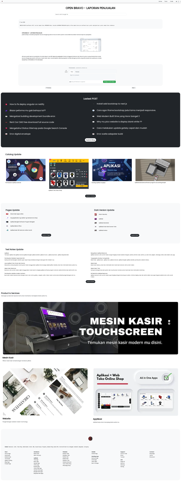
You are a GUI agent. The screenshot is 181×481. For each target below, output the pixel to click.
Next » (133, 88)
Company (86, 447)
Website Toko (66, 460)
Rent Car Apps (95, 463)
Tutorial (122, 457)
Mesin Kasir (8, 357)
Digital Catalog (8, 460)
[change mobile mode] (178, 1)
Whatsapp (152, 453)
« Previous (48, 88)
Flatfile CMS (65, 457)
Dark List (123, 463)
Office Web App (38, 468)
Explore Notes (90, 281)
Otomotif (61, 447)
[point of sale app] (136, 392)
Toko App (36, 460)
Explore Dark (134, 235)
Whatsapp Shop (67, 465)
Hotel (30, 447)
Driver (122, 455)
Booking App (37, 466)
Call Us (151, 455)
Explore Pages (46, 235)
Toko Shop (19, 447)
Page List (123, 461)
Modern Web (66, 453)
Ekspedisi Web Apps (38, 473)
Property (44, 447)
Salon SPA (56, 447)
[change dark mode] (176, 1)
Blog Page (7, 462)
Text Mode (7, 458)
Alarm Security (37, 455)
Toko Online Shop (67, 463)
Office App (36, 465)
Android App (95, 453)
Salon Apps (94, 461)
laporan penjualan (58, 56)
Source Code (124, 453)
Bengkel (71, 447)
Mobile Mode (8, 457)
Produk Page (8, 463)
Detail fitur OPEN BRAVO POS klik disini (32, 60)
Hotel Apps (94, 460)
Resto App (36, 461)
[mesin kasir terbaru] (90, 328)
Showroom (152, 457)
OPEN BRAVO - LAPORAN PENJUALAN (90, 8)
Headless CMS (66, 455)
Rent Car (66, 447)
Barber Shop (50, 447)
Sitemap (123, 465)
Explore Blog (90, 140)
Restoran (11, 447)
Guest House (38, 447)
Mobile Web (65, 458)
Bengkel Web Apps (38, 471)
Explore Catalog (90, 196)
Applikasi (97, 419)
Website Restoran (67, 462)
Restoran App (95, 458)
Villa (34, 447)
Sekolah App (37, 463)
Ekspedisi (81, 447)
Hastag (122, 466)
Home (160, 1)
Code (171, 1)
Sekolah (76, 447)
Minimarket (25, 447)
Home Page (8, 453)
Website (7, 418)
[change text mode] (180, 1)
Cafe (15, 447)
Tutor (165, 1)
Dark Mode (7, 455)
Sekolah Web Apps (38, 470)
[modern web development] (45, 392)
